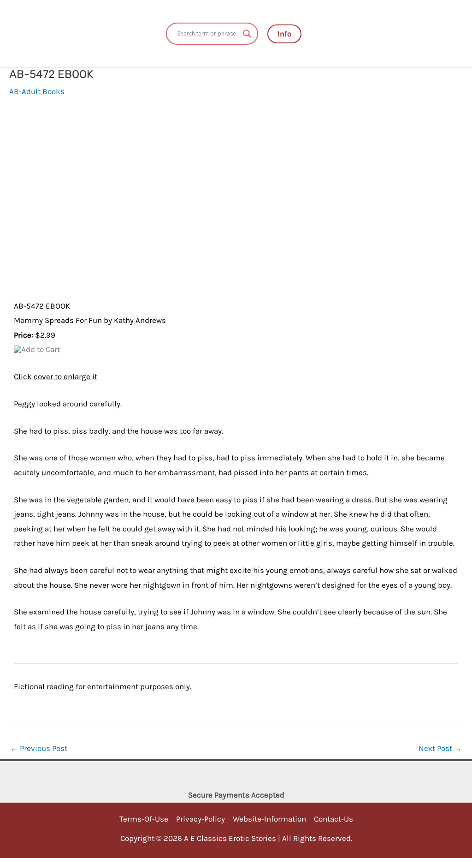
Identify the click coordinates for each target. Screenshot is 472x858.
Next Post (440, 748)
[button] (284, 33)
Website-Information (269, 818)
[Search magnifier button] (247, 33)
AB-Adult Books (37, 91)
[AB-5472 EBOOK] (71, 205)
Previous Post (38, 748)
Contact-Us (333, 818)
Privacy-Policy (200, 818)
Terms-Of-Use (143, 818)
